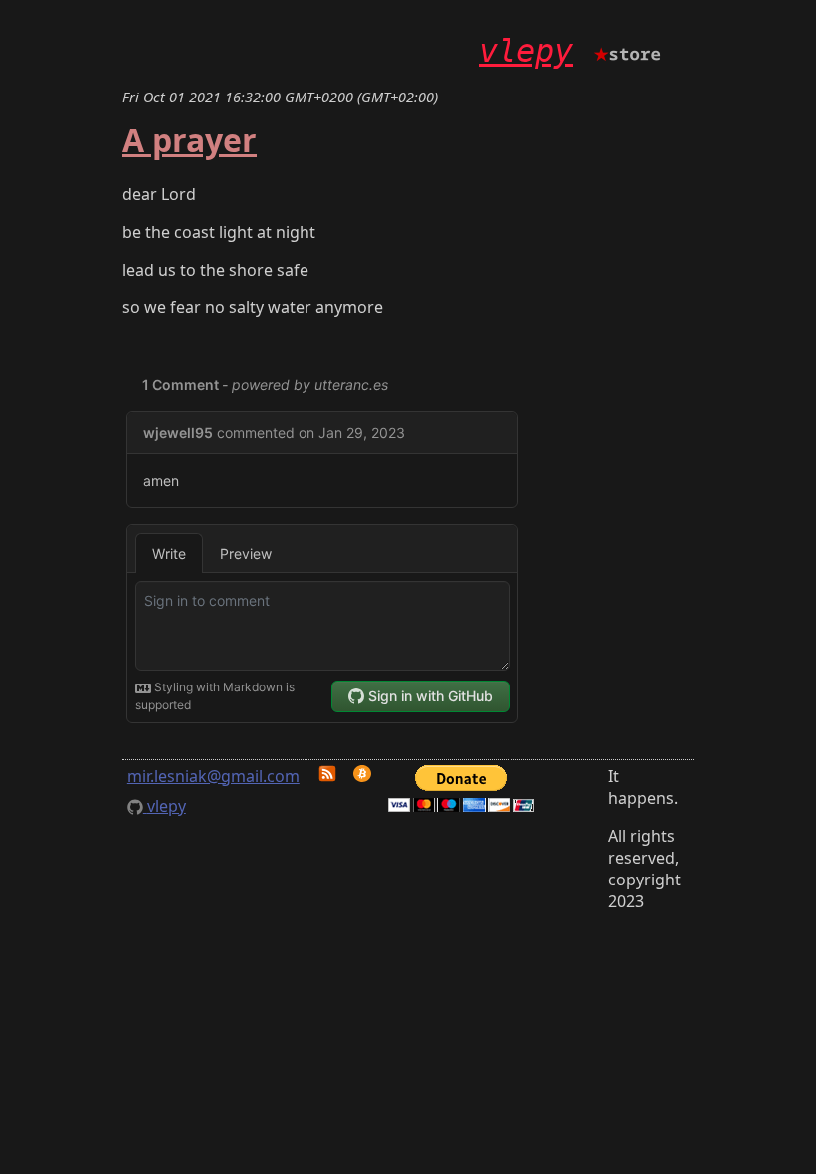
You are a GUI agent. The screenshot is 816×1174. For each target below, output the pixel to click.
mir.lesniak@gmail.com (213, 776)
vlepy (526, 51)
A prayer (189, 139)
